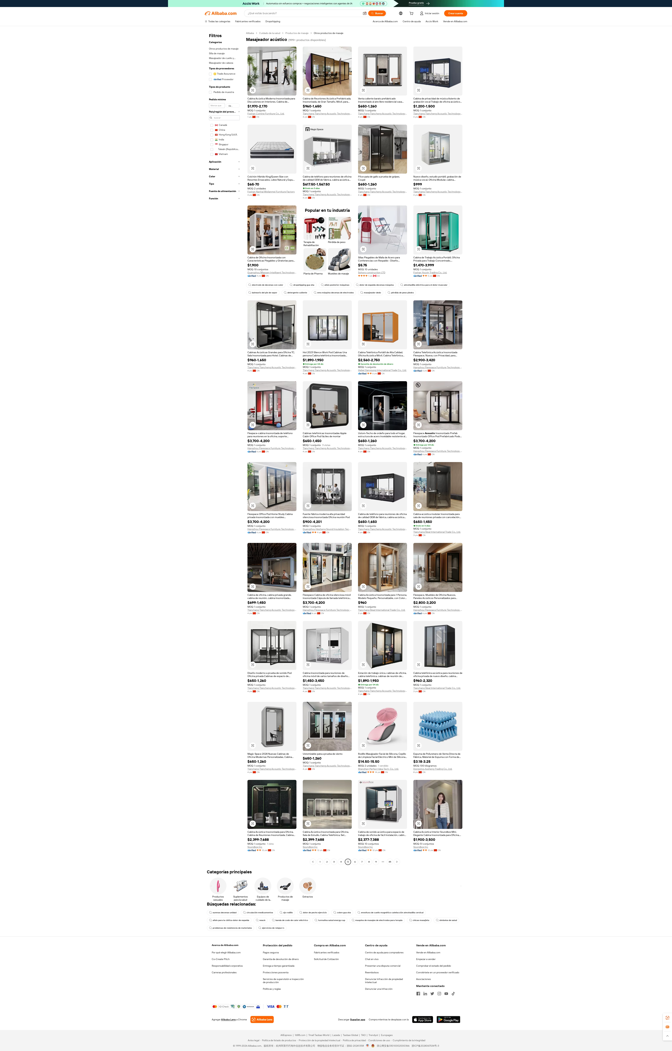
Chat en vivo (372, 959)
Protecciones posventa (275, 972)
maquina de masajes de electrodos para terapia (378, 920)
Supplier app (357, 1019)
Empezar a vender (426, 959)
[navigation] (224, 447)
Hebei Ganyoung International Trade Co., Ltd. (382, 370)
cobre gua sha (344, 912)
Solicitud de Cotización (326, 959)
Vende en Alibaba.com (428, 952)
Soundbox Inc (254, 847)
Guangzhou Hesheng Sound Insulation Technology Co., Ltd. (327, 529)
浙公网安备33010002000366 (393, 1045)
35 (390, 862)
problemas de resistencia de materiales (232, 928)
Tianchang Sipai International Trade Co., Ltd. (437, 531)
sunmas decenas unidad (224, 912)
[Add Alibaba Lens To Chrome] (262, 1019)
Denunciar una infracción (379, 988)
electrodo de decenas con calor (267, 285)
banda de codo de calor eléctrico (291, 920)
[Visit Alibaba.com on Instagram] (439, 993)
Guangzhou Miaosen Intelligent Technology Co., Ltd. (271, 272)
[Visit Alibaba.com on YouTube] (446, 993)
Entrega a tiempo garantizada (278, 965)
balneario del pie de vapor (264, 292)
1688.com (300, 1035)
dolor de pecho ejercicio (315, 912)
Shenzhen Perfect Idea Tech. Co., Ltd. (378, 768)
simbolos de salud (448, 920)
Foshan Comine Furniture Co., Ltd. (265, 113)
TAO (363, 1035)
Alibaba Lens (228, 1019)
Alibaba (250, 33)
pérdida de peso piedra (402, 292)
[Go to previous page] (313, 862)
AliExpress (286, 1035)
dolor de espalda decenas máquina (376, 285)
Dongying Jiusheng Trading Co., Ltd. (432, 768)
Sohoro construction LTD (371, 272)
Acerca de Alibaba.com (225, 945)
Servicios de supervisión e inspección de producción (283, 981)
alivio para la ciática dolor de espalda (231, 920)
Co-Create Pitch (221, 959)
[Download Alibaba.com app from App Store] (422, 1019)
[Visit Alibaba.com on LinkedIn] (425, 993)
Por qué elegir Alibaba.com (226, 952)
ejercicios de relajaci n (273, 928)
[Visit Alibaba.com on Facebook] (418, 993)
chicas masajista (421, 920)
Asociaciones (423, 979)
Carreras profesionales (224, 972)
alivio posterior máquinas (336, 285)
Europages (387, 1035)
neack (262, 920)
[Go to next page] (397, 862)
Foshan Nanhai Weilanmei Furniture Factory (271, 191)
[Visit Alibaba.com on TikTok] (453, 993)
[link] (667, 1017)
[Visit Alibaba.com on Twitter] (432, 993)
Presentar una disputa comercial (382, 965)
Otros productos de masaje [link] (328, 33)
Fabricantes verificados (326, 952)
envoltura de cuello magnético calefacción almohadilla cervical (392, 912)
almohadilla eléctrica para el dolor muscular (425, 285)
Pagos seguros (271, 952)
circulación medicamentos (260, 912)
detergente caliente (297, 292)
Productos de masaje (297, 33)
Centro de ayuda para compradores (384, 952)
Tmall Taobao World (318, 1035)
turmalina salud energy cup (331, 920)
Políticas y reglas (272, 988)
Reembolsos (372, 972)
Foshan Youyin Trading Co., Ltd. (430, 272)
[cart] (412, 13)
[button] (365, 13)
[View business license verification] (367, 1045)
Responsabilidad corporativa (227, 965)
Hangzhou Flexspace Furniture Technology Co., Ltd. (437, 367)
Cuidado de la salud (269, 33)
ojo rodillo (288, 912)
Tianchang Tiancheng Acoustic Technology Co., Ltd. (327, 113)
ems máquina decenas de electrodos (335, 292)
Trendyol (373, 1035)
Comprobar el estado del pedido (433, 965)
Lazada (336, 1035)
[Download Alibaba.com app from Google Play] (448, 1019)
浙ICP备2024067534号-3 (425, 1045)
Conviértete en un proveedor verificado (437, 972)
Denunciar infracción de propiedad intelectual (384, 981)
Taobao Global (350, 1035)
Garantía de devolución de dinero (281, 959)
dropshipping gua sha (303, 285)
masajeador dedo (372, 292)
